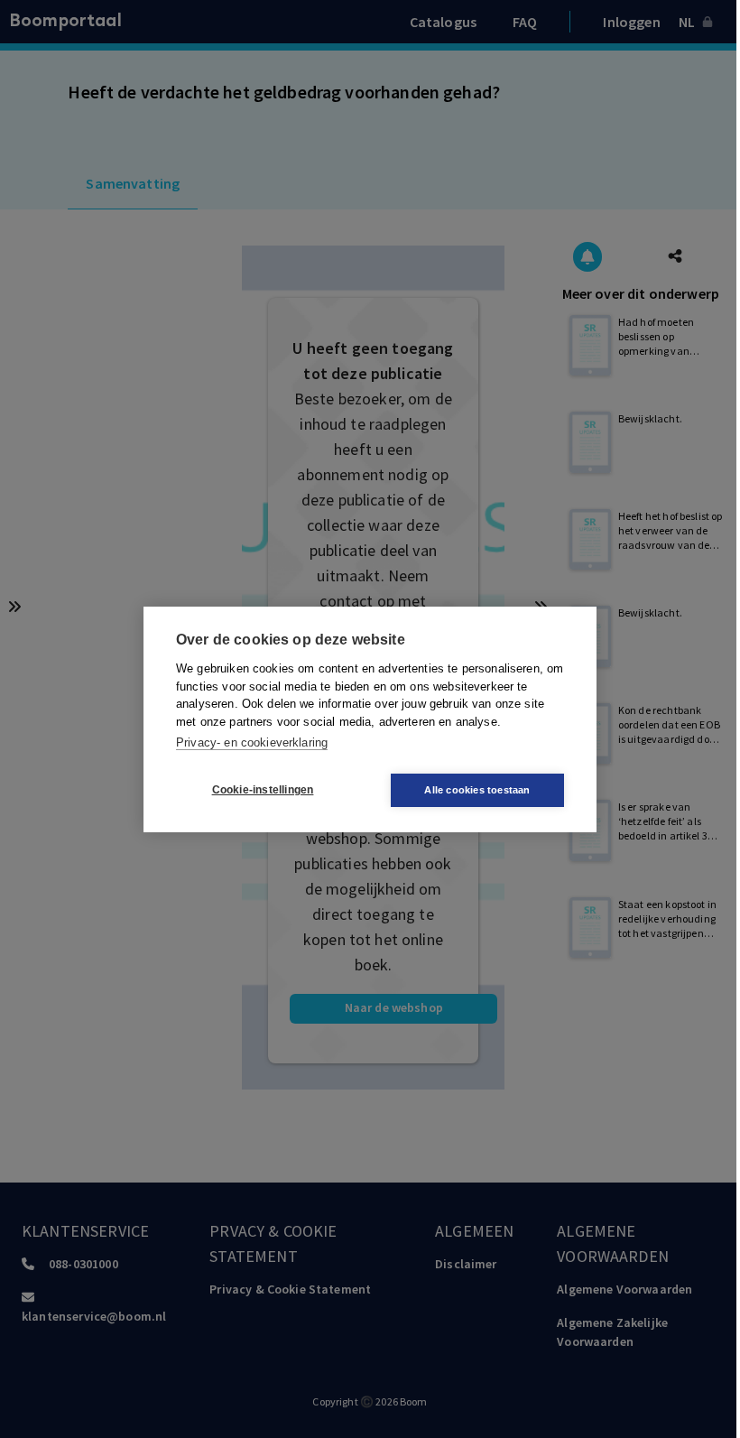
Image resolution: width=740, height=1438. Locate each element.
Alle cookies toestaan (477, 789)
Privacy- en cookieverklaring (252, 742)
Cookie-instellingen (263, 790)
